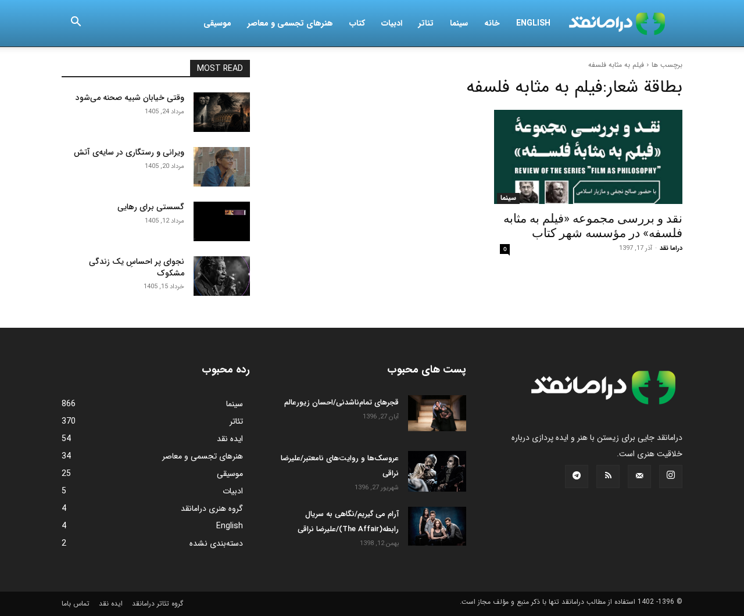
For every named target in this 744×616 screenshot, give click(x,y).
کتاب (357, 23)
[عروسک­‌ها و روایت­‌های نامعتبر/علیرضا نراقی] (437, 471)
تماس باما (76, 603)
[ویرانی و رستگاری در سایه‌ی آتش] (222, 167)
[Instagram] (670, 476)
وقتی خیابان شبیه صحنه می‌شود (130, 97)
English (533, 23)
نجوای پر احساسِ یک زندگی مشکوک (136, 267)
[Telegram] (576, 476)
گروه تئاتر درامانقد (157, 603)
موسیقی (217, 23)
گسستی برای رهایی (150, 206)
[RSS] (608, 476)
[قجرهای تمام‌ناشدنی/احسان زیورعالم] (437, 413)
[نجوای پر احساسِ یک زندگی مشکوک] (222, 276)
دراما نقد (671, 248)
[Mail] (639, 476)
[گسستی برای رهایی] (222, 221)
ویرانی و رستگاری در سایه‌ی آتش (129, 152)
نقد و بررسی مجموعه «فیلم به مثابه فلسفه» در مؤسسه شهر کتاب (592, 226)
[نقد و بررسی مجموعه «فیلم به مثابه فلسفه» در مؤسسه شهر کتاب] (588, 157)
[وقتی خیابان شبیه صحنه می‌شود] (222, 112)
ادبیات (391, 23)
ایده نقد (111, 603)
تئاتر (426, 23)
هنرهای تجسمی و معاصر (290, 23)
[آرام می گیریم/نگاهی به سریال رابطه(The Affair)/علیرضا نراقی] (437, 526)
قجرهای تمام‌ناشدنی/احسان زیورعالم (341, 402)
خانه (492, 23)
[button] (76, 23)
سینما (459, 23)
